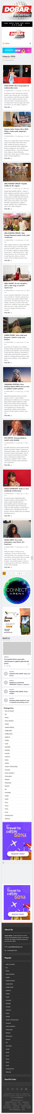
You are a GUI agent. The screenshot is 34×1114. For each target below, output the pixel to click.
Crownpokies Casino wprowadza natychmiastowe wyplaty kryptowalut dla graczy (16, 661)
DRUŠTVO (11, 23)
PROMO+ (7, 779)
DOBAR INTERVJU (9, 727)
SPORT (22, 23)
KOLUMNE (11, 671)
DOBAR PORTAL (10, 90)
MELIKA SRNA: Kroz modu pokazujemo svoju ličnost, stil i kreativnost (14, 542)
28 (19, 573)
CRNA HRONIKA (9, 721)
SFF (6, 789)
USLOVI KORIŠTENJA (14, 1109)
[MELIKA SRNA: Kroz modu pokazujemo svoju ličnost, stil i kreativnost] (17, 529)
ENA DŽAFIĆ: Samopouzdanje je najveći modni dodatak (15, 439)
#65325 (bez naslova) (17, 1100)
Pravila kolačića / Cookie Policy (11, 1108)
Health (6, 744)
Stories (6, 806)
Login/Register (7, 1106)
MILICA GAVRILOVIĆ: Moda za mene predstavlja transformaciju (16, 490)
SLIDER (7, 796)
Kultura (20, 1104)
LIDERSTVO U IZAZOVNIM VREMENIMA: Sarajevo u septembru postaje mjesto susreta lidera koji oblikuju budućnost (19, 685)
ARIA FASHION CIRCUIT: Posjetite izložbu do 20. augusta (15, 185)
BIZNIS (6, 717)
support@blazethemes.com (15, 947)
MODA (5, 82)
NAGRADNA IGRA (26, 1106)
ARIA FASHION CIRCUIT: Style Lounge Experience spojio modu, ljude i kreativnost (17, 235)
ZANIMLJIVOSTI (9, 815)
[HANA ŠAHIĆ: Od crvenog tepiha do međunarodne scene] (17, 74)
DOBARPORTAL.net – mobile (13, 1102)
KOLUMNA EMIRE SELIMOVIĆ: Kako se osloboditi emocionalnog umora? (19, 701)
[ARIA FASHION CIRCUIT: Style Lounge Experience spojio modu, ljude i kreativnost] (17, 222)
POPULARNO (8, 776)
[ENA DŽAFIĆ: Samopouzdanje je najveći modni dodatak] (17, 428)
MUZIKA (7, 763)
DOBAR (6, 23)
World (6, 812)
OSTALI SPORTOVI (9, 773)
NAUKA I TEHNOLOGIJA (11, 766)
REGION (7, 786)
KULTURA (7, 753)
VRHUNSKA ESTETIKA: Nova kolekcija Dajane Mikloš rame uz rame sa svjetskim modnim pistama (16, 386)
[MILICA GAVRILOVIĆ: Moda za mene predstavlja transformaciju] (17, 478)
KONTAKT (14, 1104)
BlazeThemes (20, 1097)
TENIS (6, 809)
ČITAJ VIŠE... (7, 107)
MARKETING (16, 1106)
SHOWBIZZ (8, 793)
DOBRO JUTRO (8, 734)
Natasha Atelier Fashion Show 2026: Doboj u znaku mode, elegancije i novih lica (16, 131)
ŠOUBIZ (17, 23)
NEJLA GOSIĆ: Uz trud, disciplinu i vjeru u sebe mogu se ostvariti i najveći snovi (15, 285)
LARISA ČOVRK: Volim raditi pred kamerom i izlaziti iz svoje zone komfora (15, 337)
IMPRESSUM (25, 1102)
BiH (6, 714)
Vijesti (23, 1109)
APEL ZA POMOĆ (9, 711)
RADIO (23, 1108)
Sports (6, 802)
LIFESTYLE (27, 23)
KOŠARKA (7, 750)
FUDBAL (7, 740)
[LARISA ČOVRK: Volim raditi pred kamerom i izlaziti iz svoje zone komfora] (17, 325)
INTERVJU (7, 1104)
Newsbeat (7, 770)
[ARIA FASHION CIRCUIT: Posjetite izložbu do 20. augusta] (17, 172)
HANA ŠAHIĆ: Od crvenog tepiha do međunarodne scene (16, 87)
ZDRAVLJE (7, 819)
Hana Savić (8, 188)
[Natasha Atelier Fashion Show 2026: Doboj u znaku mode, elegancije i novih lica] (17, 119)
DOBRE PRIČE (8, 731)
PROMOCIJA (8, 783)
